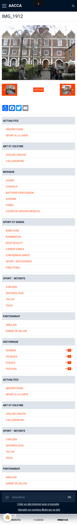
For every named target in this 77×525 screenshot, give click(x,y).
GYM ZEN (11, 286)
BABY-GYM (12, 230)
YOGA (9, 305)
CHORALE (12, 186)
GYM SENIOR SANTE (18, 255)
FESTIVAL (38, 368)
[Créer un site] (14, 520)
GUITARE (11, 198)
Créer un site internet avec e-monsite (38, 504)
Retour (38, 89)
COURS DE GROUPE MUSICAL (23, 211)
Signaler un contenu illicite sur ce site (39, 509)
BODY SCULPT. (14, 242)
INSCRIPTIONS (14, 129)
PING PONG (13, 267)
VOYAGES (38, 356)
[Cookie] (7, 517)
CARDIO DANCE (15, 249)
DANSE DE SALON (16, 330)
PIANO (10, 205)
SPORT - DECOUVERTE (19, 261)
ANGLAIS (11, 324)
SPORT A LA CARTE (17, 135)
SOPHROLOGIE (15, 293)
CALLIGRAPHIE (15, 161)
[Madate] (38, 520)
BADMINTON (13, 236)
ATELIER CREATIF (16, 154)
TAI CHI (10, 299)
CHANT (10, 180)
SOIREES (38, 350)
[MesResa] (62, 520)
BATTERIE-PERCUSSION (20, 192)
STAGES (38, 362)
